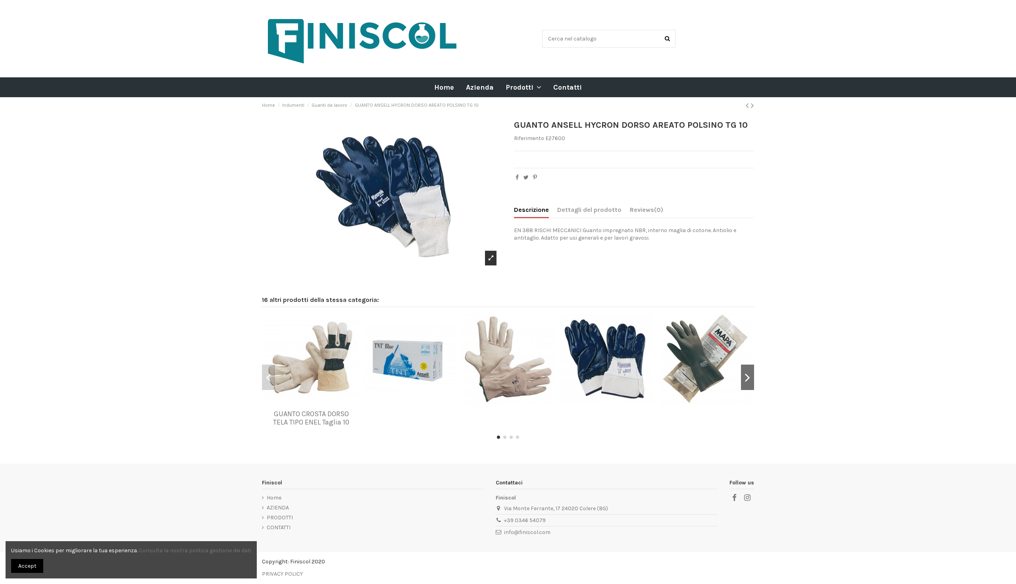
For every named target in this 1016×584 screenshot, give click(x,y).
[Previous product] (748, 105)
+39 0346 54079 (525, 520)
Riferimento (529, 138)
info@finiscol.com (527, 532)
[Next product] (752, 105)
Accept (27, 566)
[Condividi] (517, 177)
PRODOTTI (280, 517)
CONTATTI (279, 527)
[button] (523, 87)
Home (274, 497)
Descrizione (531, 209)
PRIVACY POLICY (282, 574)
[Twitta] (526, 177)
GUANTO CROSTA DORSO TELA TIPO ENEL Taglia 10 (311, 418)
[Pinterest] (535, 177)
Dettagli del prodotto (589, 209)
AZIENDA (278, 507)
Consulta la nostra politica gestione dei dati (195, 550)
